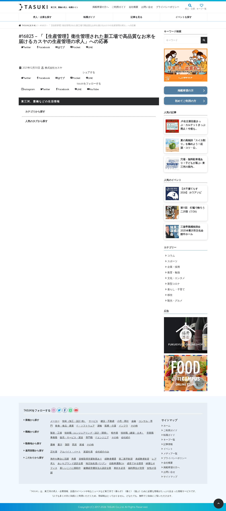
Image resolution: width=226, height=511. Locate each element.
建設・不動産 (107, 421)
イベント (168, 448)
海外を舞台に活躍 (59, 458)
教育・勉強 (173, 272)
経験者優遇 (110, 458)
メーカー (55, 421)
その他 (134, 425)
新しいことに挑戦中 (70, 468)
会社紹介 (125, 437)
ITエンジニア (102, 437)
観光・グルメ (174, 300)
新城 (81, 444)
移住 (169, 294)
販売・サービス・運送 (71, 437)
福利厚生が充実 (136, 468)
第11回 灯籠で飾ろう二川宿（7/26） (193, 209)
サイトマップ (170, 476)
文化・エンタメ (176, 278)
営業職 (150, 432)
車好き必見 (119, 468)
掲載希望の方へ (100, 6)
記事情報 (168, 444)
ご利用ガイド (119, 6)
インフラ (123, 425)
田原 (74, 444)
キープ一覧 (201, 8)
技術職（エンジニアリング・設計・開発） (87, 432)
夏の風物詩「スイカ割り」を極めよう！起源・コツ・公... (193, 144)
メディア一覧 (170, 453)
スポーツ (172, 261)
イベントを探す (184, 17)
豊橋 (52, 444)
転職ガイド (89, 17)
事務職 (53, 437)
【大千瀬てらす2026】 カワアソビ (191, 190)
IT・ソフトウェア (85, 425)
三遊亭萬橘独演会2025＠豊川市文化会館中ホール (192, 230)
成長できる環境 (135, 463)
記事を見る (136, 17)
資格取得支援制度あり (90, 458)
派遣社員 (88, 451)
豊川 (60, 444)
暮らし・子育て (176, 289)
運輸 (99, 425)
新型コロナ (173, 283)
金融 (133, 421)
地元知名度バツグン (96, 463)
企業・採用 (173, 266)
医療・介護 (110, 425)
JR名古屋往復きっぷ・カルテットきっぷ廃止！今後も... (193, 125)
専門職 (89, 437)
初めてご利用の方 (185, 100)
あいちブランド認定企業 (70, 463)
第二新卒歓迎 (126, 458)
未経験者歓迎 (142, 458)
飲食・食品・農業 (64, 425)
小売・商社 (123, 421)
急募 (73, 458)
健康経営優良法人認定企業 (97, 468)
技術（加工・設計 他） (74, 421)
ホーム (166, 425)
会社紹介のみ (102, 451)
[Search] (204, 40)
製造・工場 (56, 432)
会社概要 (133, 6)
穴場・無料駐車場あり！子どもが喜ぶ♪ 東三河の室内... (193, 163)
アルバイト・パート (70, 451)
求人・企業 (190, 8)
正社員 (53, 451)
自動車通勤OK (116, 463)
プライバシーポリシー (167, 6)
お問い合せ (147, 6)
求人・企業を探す (42, 17)
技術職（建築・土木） (132, 432)
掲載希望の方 (186, 90)
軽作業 (114, 432)
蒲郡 (67, 444)
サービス (93, 421)
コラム (171, 255)
